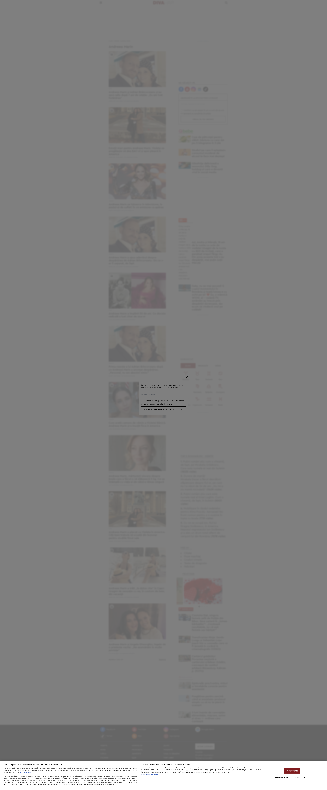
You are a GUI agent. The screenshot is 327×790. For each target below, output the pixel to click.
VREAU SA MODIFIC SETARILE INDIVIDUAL (291, 778)
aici (127, 780)
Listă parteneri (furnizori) (149, 774)
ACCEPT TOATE (292, 771)
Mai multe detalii (25, 772)
